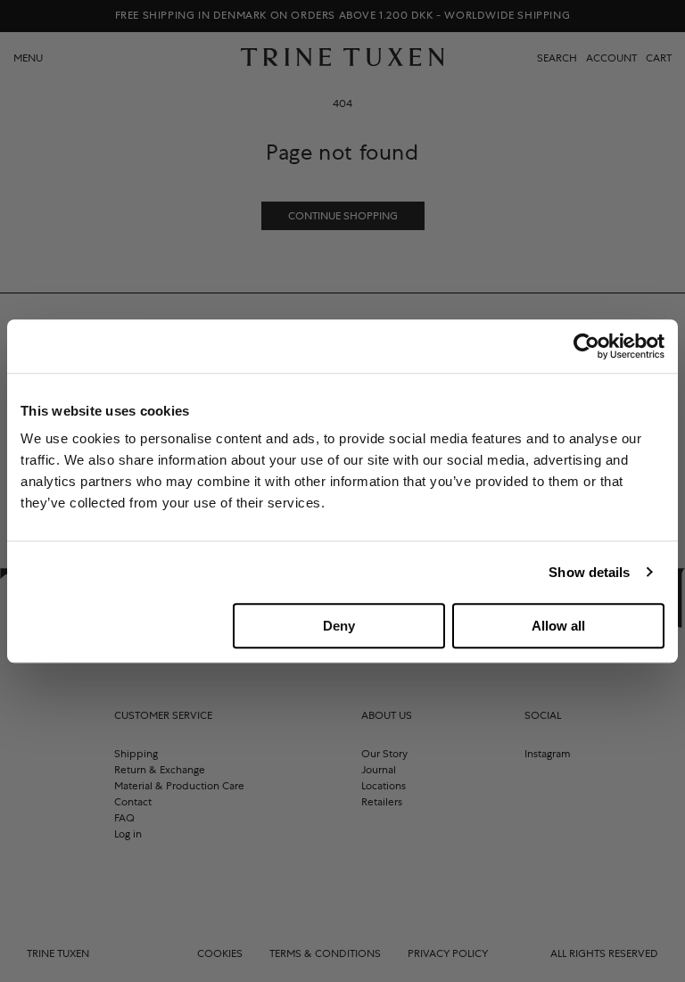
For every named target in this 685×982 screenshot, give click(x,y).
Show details (589, 572)
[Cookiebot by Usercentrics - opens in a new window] (586, 346)
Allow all (558, 625)
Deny (339, 625)
